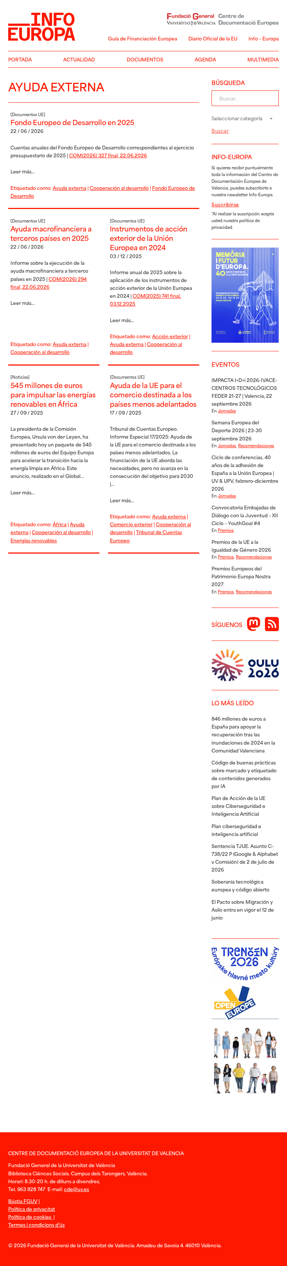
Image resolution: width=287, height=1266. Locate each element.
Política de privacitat (31, 1208)
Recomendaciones (256, 445)
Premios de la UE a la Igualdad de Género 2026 (241, 545)
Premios (226, 530)
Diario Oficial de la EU (212, 38)
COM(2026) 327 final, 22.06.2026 (108, 155)
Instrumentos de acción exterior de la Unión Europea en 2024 (148, 237)
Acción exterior (170, 336)
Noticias (20, 376)
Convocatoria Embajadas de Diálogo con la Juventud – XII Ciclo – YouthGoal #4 (245, 515)
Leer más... (22, 171)
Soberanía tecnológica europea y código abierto (240, 885)
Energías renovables (33, 540)
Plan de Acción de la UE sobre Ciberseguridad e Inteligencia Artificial (238, 805)
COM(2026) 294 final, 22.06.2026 (48, 282)
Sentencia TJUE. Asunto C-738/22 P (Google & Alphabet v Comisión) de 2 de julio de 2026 (245, 857)
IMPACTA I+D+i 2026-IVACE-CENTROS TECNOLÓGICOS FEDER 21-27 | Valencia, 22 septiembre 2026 (244, 391)
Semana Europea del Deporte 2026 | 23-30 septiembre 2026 (237, 430)
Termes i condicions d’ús (36, 1224)
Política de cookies (30, 1216)
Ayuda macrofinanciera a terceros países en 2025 (51, 233)
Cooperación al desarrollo (119, 187)
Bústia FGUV (22, 1201)
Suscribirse (225, 204)
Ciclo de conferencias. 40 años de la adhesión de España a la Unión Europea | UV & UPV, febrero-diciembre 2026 (245, 472)
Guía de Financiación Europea (142, 38)
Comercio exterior (131, 524)
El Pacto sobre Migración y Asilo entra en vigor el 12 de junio (243, 909)
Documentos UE (28, 114)
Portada (20, 59)
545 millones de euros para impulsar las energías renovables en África (53, 394)
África (60, 524)
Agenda (205, 59)
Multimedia (263, 59)
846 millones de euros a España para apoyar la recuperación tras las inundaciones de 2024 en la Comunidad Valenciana (243, 734)
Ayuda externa (69, 187)
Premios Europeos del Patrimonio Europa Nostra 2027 (241, 576)
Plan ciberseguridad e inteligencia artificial (236, 830)
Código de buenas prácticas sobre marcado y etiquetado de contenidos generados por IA (244, 774)
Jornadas (227, 410)
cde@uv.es (76, 1189)
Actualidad (79, 59)
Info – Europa (264, 38)
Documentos (145, 59)
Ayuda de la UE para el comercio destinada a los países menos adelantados (153, 394)
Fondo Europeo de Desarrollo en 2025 (72, 121)
